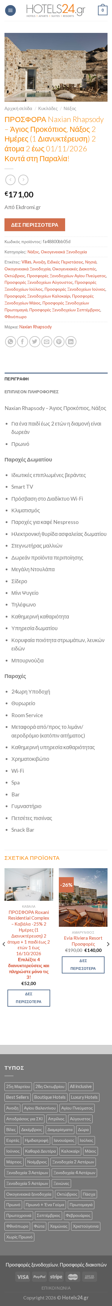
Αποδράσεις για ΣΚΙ (24, 1118)
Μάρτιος (14, 1161)
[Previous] (4, 956)
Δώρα (83, 1129)
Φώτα (39, 1226)
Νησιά (90, 261)
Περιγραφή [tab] (16, 378)
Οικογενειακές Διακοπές (74, 268)
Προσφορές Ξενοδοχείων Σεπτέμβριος (64, 309)
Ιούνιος (13, 1150)
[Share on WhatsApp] (10, 341)
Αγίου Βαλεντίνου (40, 1107)
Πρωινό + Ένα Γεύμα (45, 1204)
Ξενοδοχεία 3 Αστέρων (27, 1172)
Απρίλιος (56, 1118)
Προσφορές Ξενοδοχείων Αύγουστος (38, 282)
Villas (26, 261)
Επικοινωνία (56, 1287)
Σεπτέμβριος (48, 1215)
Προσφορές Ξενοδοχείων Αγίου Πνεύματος (66, 275)
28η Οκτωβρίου (50, 1086)
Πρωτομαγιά (81, 1204)
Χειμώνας (58, 1226)
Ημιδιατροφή (36, 1140)
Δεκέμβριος (31, 1129)
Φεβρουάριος (78, 1215)
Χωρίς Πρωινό (19, 1236)
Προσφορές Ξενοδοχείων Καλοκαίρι (37, 295)
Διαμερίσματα (60, 1129)
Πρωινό (13, 1204)
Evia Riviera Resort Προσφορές (83, 941)
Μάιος (90, 1150)
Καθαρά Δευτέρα (40, 1150)
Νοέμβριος (37, 1161)
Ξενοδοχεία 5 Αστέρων (27, 1183)
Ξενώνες (61, 1183)
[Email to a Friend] (46, 341)
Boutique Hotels (50, 1097)
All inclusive (81, 1086)
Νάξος (70, 108)
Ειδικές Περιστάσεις (65, 261)
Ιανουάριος (64, 1140)
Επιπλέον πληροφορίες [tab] (31, 391)
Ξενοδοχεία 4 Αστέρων (74, 1172)
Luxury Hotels (84, 1097)
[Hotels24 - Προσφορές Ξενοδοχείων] (56, 10)
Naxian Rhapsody (35, 326)
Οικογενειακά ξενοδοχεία (28, 1194)
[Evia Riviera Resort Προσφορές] (83, 897)
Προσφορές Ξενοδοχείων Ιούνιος (75, 289)
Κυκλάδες (48, 108)
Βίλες (11, 1129)
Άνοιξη (39, 261)
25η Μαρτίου (18, 1086)
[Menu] (10, 10)
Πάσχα (89, 1194)
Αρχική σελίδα (18, 108)
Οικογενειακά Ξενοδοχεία (64, 251)
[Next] (108, 956)
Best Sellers (17, 1097)
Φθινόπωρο (15, 316)
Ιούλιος (86, 1140)
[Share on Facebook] (22, 341)
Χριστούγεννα (86, 1226)
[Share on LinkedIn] (70, 341)
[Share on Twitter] (34, 341)
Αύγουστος (80, 1118)
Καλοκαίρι (70, 1150)
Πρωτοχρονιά (18, 1215)
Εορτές (12, 1140)
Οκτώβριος (14, 275)
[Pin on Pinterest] (59, 341)
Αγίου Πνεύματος (77, 1107)
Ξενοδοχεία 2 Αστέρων (73, 1161)
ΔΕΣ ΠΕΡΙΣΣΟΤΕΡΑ (35, 225)
